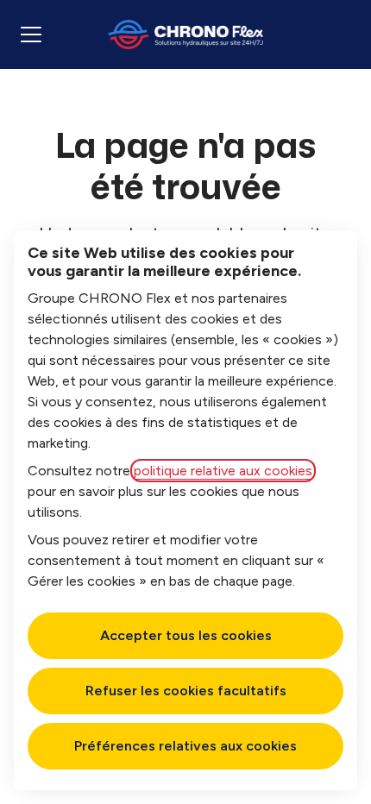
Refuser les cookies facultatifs (185, 690)
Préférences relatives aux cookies (185, 746)
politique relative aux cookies (223, 470)
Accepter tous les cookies (186, 635)
